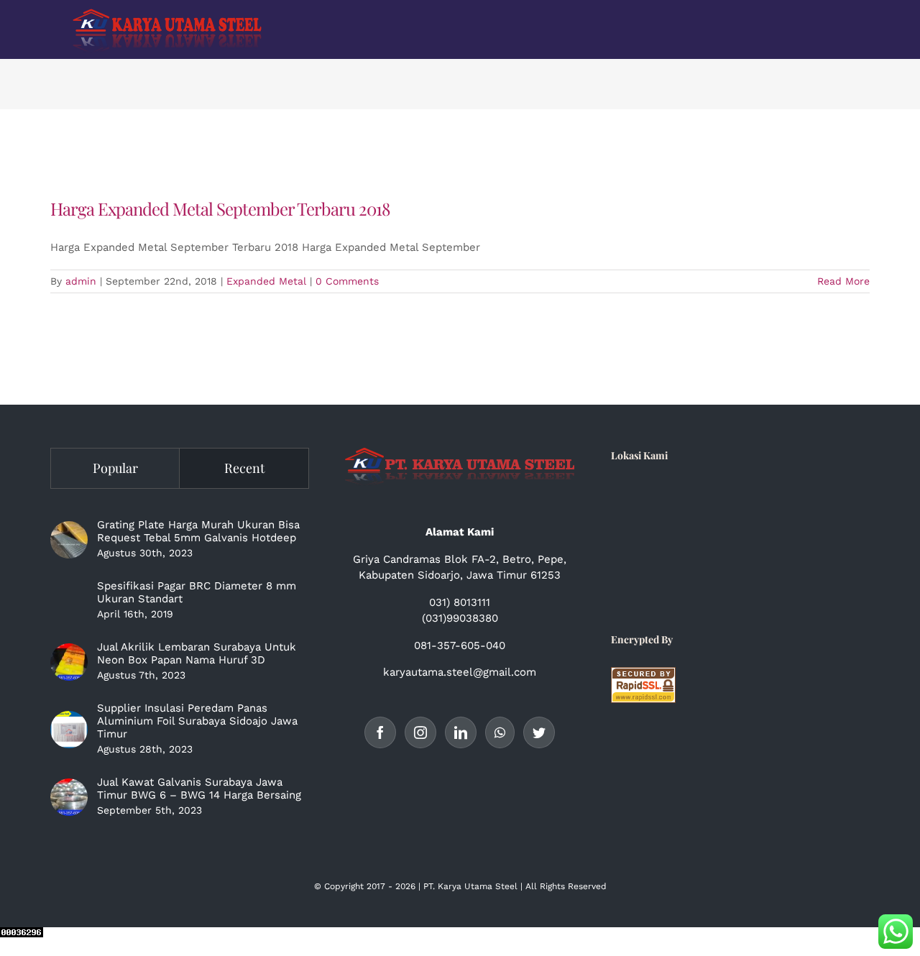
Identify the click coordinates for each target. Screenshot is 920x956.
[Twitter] (539, 732)
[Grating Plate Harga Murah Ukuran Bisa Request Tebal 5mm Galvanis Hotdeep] (69, 540)
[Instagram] (420, 732)
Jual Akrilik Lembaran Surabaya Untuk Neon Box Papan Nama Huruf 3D (196, 653)
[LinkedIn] (461, 732)
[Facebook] (380, 732)
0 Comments (347, 281)
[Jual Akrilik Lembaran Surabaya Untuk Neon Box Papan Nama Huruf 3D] (69, 662)
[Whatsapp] (500, 732)
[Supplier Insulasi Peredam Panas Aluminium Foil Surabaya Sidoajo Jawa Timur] (69, 729)
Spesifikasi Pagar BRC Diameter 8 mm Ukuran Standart (196, 592)
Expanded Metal (266, 281)
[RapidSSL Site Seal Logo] (643, 674)
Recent (244, 468)
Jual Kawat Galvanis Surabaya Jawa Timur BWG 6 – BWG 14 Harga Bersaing (199, 788)
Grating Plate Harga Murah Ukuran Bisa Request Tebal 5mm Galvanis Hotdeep (198, 531)
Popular (115, 468)
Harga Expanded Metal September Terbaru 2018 (220, 208)
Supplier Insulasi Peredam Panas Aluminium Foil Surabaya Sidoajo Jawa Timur (197, 721)
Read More (843, 281)
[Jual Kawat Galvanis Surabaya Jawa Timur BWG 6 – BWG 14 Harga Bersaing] (69, 797)
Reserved (587, 886)
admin (80, 281)
